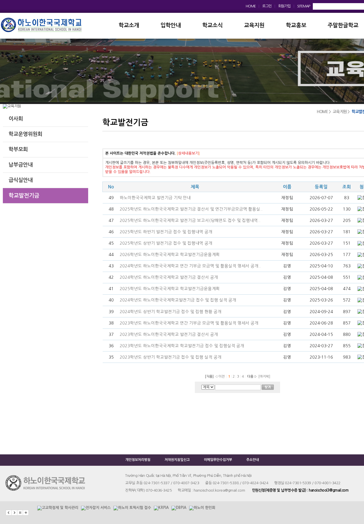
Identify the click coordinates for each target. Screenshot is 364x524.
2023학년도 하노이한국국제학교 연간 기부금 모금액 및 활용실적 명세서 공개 (189, 323)
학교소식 (212, 25)
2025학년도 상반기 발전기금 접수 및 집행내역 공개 (166, 243)
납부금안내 (21, 164)
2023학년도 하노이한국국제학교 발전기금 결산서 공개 (169, 334)
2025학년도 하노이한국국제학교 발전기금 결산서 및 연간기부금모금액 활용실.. (191, 209)
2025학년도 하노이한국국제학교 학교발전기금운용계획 (170, 289)
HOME (251, 6)
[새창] (57, 505)
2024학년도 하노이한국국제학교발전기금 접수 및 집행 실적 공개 (178, 300)
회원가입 (284, 6)
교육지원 (254, 25)
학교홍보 (296, 25)
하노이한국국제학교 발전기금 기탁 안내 (155, 198)
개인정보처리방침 (137, 459)
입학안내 (170, 25)
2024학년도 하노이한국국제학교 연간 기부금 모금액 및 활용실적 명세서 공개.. (190, 266)
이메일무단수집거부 (218, 459)
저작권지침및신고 (177, 459)
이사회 (16, 118)
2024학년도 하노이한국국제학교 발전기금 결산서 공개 (169, 277)
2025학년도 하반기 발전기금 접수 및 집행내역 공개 (166, 232)
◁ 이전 (219, 376)
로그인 (267, 6)
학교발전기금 (24, 195)
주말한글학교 (343, 25)
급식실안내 (21, 180)
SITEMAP (303, 6)
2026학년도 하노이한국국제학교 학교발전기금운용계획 (170, 255)
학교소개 (129, 25)
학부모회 (18, 149)
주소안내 (252, 459)
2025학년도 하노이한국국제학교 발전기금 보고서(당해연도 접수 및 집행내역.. (190, 221)
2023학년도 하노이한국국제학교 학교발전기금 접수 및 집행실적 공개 (182, 346)
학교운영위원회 (25, 134)
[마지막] (264, 376)
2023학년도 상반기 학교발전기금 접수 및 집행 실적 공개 (171, 357)
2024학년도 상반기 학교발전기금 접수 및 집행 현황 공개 (171, 312)
